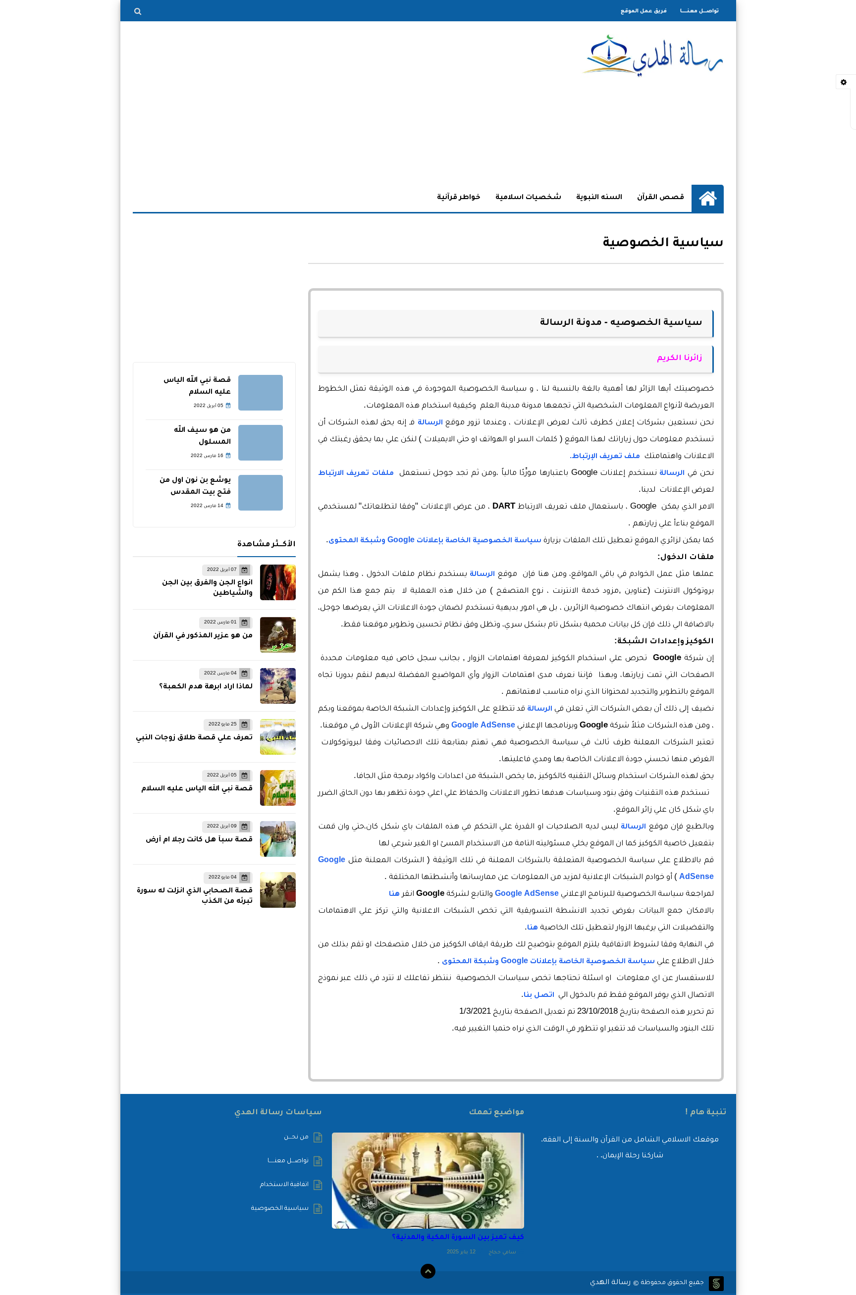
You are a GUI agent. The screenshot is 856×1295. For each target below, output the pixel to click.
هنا (394, 895)
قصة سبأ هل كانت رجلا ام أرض (199, 840)
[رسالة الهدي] (652, 56)
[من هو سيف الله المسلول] (260, 443)
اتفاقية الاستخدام (284, 1185)
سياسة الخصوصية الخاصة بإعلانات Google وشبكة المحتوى (434, 541)
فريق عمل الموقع (644, 11)
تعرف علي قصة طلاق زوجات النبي (194, 738)
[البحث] (137, 11)
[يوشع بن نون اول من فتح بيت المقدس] (260, 493)
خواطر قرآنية (459, 198)
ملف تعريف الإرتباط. (605, 457)
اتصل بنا (539, 996)
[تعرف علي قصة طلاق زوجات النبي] (278, 737)
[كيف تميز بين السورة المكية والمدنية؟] (428, 1181)
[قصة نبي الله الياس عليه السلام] (260, 393)
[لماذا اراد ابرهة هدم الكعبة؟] (278, 686)
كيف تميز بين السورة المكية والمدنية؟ (458, 1238)
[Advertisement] (313, 103)
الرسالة (430, 423)
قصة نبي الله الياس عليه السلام (197, 789)
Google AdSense (483, 726)
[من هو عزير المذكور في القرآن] (278, 635)
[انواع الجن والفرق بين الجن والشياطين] (278, 582)
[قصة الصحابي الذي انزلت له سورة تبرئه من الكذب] (278, 890)
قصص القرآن (660, 198)
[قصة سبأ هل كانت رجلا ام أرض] (278, 839)
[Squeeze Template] (716, 1283)
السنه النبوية (599, 198)
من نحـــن (296, 1137)
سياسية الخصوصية (280, 1208)
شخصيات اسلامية (528, 198)
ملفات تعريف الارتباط (356, 474)
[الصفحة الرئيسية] (708, 198)
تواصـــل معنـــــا (699, 11)
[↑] (428, 1271)
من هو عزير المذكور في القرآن (203, 636)
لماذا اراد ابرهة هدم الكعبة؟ (206, 687)
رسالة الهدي (610, 1283)
